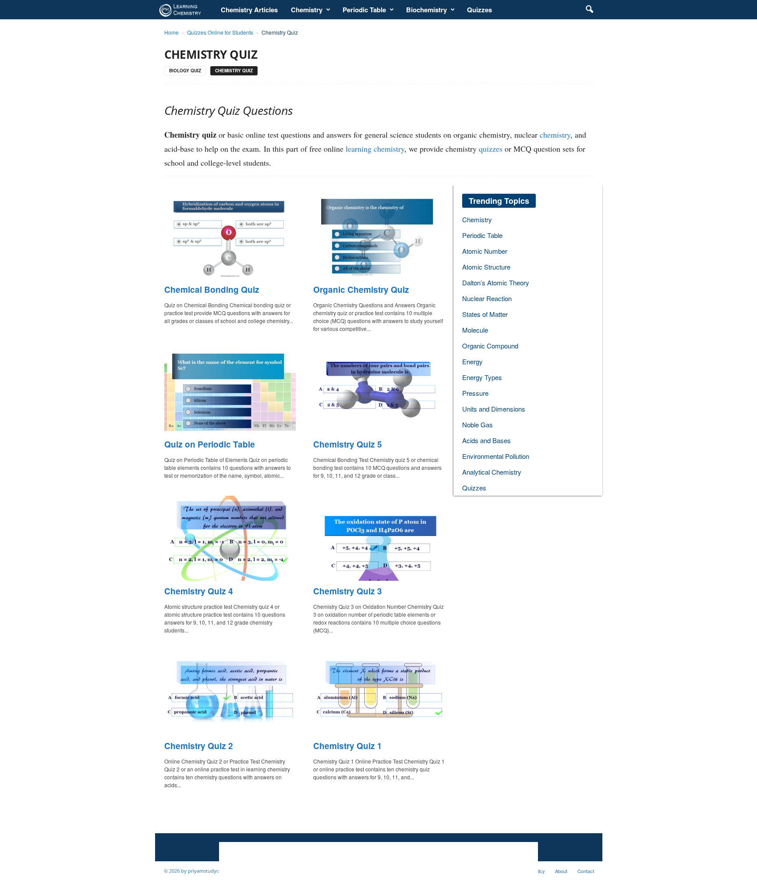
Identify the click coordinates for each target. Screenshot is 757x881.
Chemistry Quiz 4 (198, 591)
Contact (585, 870)
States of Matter (485, 314)
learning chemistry (375, 148)
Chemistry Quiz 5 (347, 444)
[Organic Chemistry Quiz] (379, 236)
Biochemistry (426, 9)
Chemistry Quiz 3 (347, 591)
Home (171, 32)
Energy (472, 361)
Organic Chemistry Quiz (361, 289)
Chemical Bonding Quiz (211, 289)
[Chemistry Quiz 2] (230, 692)
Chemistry (306, 9)
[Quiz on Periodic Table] (230, 391)
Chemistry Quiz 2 (198, 746)
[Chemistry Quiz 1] (379, 692)
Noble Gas (477, 424)
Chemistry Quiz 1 (347, 746)
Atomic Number (484, 251)
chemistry (555, 134)
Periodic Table (364, 9)
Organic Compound (490, 345)
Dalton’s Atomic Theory (495, 282)
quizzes (490, 148)
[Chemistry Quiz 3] (379, 538)
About (561, 870)
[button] (589, 9)
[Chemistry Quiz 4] (230, 538)
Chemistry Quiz (234, 70)
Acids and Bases (486, 440)
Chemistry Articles (249, 9)
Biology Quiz (185, 70)
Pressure (475, 393)
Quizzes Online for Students (220, 32)
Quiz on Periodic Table (209, 444)
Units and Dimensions (493, 408)
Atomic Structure (486, 266)
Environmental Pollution (495, 456)
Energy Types (482, 377)
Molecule (475, 329)
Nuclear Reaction (487, 298)
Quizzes (479, 9)
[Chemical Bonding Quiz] (230, 236)
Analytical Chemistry (491, 471)
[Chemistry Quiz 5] (379, 391)
